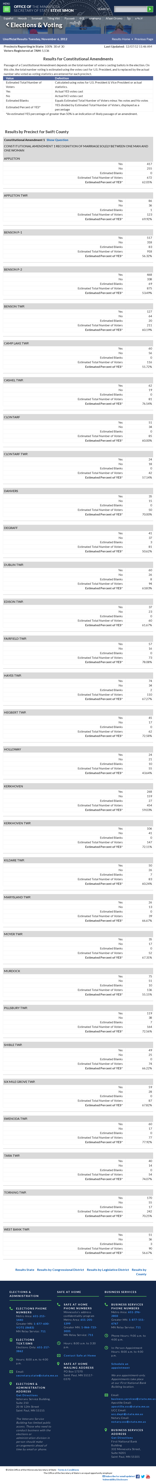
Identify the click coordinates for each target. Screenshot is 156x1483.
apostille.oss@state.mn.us (130, 1406)
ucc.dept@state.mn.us (127, 1414)
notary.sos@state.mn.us (128, 1421)
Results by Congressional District (60, 1269)
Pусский (69, 18)
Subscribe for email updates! (120, 1476)
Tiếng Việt (53, 18)
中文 (82, 18)
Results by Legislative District (108, 1269)
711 (43, 1331)
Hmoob (22, 18)
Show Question (57, 140)
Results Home (121, 39)
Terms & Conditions (68, 1469)
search (103, 9)
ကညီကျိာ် (75, 22)
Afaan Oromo (114, 18)
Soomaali (37, 18)
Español (8, 18)
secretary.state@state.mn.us (37, 1375)
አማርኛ (139, 18)
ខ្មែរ (129, 18)
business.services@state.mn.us (133, 1398)
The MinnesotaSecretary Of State (44, 8)
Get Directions (27, 1395)
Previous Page (144, 39)
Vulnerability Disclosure (115, 1479)
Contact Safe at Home (80, 1355)
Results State (24, 1269)
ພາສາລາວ (95, 18)
